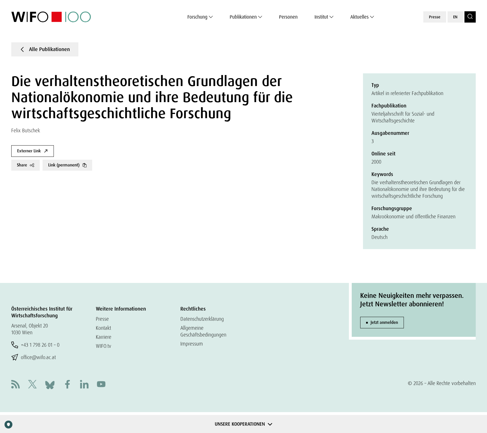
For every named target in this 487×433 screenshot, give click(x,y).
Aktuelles (359, 17)
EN (455, 16)
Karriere (103, 337)
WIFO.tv (103, 346)
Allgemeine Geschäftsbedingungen (203, 331)
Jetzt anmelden (384, 322)
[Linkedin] (84, 384)
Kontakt (103, 328)
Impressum (191, 343)
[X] (32, 384)
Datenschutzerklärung (202, 319)
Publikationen (243, 17)
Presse (434, 16)
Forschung (197, 17)
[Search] (470, 17)
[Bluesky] (50, 384)
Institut (321, 17)
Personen (288, 17)
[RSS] (15, 384)
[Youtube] (101, 384)
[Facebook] (67, 384)
